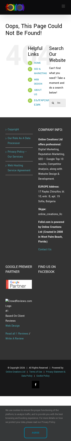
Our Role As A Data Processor (19, 140)
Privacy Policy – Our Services (17, 154)
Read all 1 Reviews (16, 334)
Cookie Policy (43, 376)
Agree (35, 432)
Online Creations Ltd (15, 371)
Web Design (12, 326)
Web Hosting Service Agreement (19, 168)
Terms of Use (35, 371)
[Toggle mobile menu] (64, 6)
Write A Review (14, 339)
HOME (37, 63)
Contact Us (45, 249)
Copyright (13, 129)
